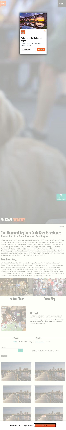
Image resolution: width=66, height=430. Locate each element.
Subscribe (41, 49)
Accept (44, 425)
